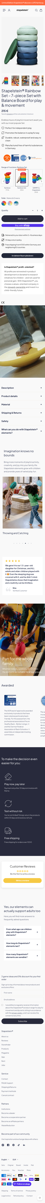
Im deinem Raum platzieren (22, 255)
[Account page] (9, 10)
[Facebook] (8, 1145)
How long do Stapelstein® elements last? (18, 944)
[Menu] (4, 10)
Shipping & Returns (11, 412)
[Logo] (22, 10)
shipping (10, 114)
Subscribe (22, 1021)
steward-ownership (17, 287)
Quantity (4, 210)
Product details (9, 396)
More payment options (22, 229)
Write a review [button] (22, 880)
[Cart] (41, 10)
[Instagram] (3, 1145)
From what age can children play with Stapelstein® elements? (19, 932)
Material (5, 404)
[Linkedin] (24, 1145)
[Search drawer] (36, 10)
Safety (4, 421)
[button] (3, 181)
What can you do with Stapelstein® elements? (19, 431)
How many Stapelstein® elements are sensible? (17, 955)
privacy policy (17, 1013)
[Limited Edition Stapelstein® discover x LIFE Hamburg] (22, 2)
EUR (14, 1159)
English (4, 1159)
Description (7, 387)
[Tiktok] (18, 1145)
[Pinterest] (13, 1145)
